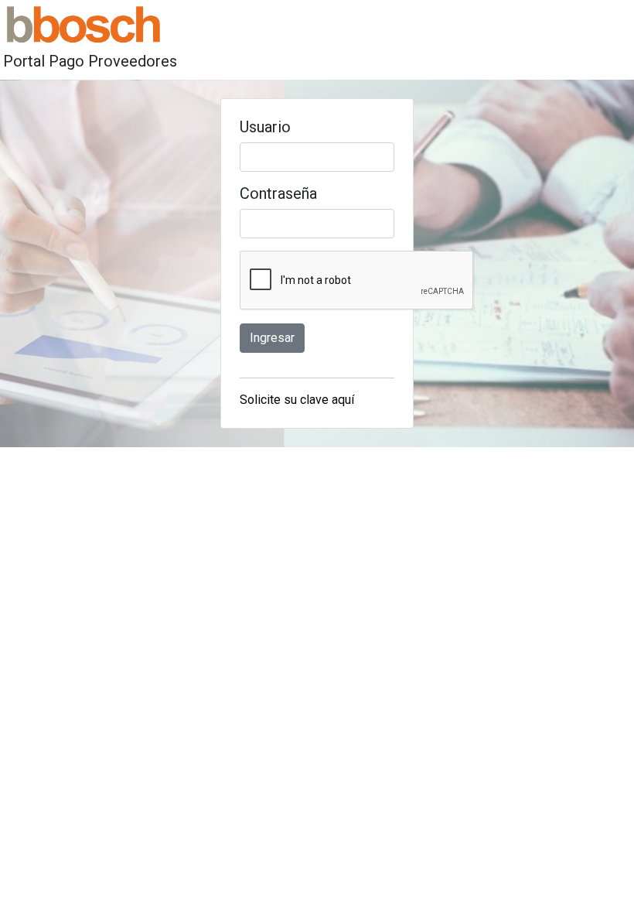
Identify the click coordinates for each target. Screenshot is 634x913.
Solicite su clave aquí (297, 399)
